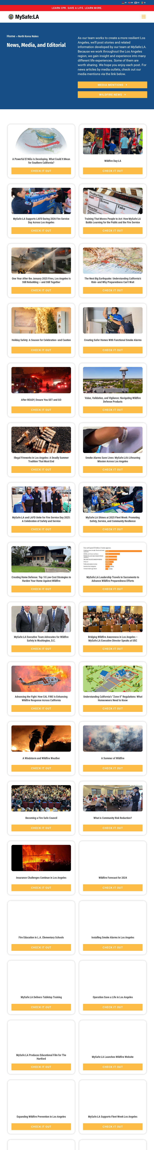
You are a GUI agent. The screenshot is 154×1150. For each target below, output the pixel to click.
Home (11, 36)
